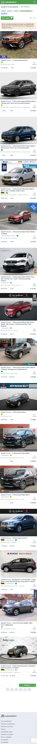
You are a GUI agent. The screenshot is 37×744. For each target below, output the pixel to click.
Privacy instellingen (6, 737)
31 (29, 689)
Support (3, 729)
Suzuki (3, 7)
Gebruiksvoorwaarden (7, 734)
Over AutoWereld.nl (6, 721)
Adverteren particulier (7, 726)
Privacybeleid (4, 740)
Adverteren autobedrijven (8, 724)
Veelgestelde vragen (6, 732)
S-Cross (9, 7)
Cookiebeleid (4, 742)
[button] (35, 595)
